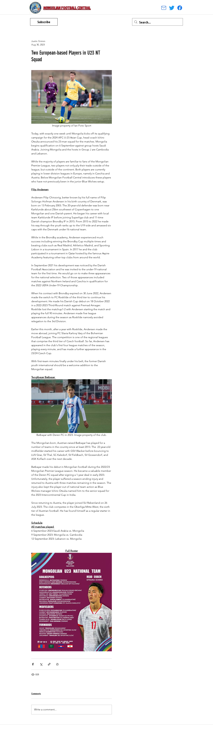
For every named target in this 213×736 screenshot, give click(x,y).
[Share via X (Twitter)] (41, 664)
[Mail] (163, 8)
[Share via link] (49, 664)
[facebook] (180, 8)
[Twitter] (172, 8)
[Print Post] (57, 664)
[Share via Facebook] (32, 664)
